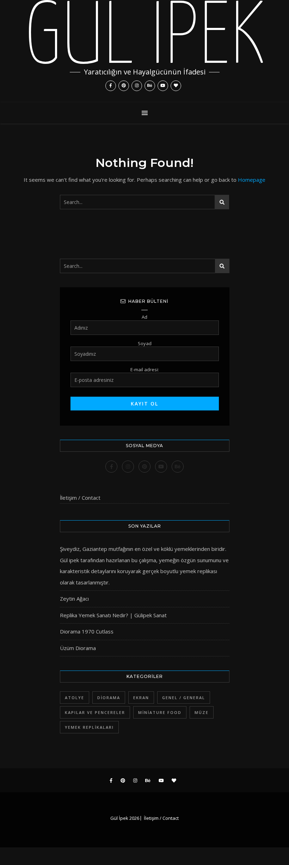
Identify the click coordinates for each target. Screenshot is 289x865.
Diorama (108, 697)
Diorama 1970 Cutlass (86, 631)
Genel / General (183, 697)
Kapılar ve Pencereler (95, 712)
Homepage (251, 179)
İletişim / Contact (80, 497)
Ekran (141, 697)
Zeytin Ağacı (74, 598)
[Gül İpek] (144, 51)
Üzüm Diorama (78, 647)
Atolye (74, 697)
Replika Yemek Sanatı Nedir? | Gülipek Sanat (113, 615)
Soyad (145, 343)
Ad (144, 317)
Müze (202, 712)
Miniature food (160, 712)
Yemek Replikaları (89, 727)
